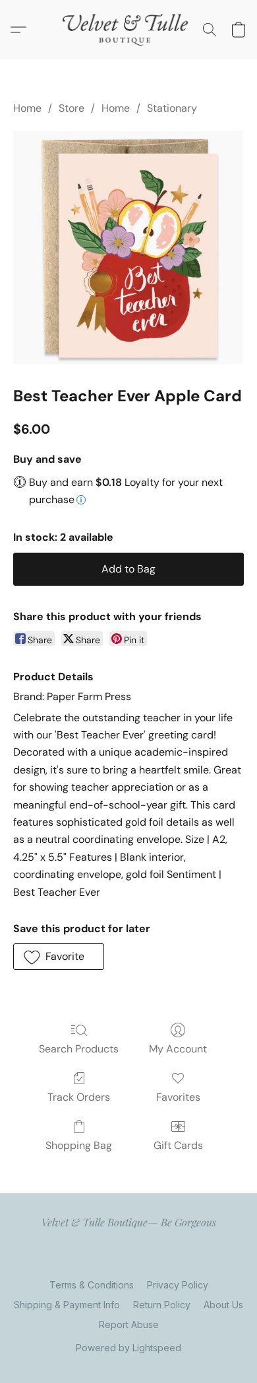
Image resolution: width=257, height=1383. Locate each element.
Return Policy (161, 1304)
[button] (128, 29)
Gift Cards (178, 1145)
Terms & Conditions (91, 1284)
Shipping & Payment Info (67, 1304)
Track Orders (78, 1097)
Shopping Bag (78, 1145)
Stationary (172, 108)
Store (71, 108)
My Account (178, 1049)
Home (27, 108)
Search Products (79, 1049)
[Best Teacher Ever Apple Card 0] (128, 248)
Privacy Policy (177, 1284)
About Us (223, 1304)
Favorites (178, 1097)
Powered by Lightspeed (128, 1347)
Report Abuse (129, 1324)
